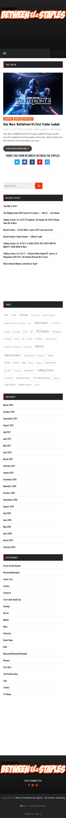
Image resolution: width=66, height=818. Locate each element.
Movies (6, 619)
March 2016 (8, 540)
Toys (5, 680)
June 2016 (7, 520)
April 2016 (7, 533)
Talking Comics (45, 370)
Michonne (41, 355)
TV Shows (7, 694)
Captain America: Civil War (14, 323)
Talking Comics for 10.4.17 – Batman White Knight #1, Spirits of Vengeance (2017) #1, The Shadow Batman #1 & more (30, 255)
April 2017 (7, 452)
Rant (5, 646)
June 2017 (7, 438)
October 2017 (9, 411)
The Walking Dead (41, 378)
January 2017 (8, 472)
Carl (29, 323)
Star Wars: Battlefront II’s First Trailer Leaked (31, 124)
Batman (24, 315)
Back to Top (32, 814)
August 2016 (8, 506)
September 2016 (10, 499)
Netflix (7, 362)
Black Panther (35, 315)
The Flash (8, 378)
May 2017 (7, 445)
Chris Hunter (41, 322)
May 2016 (7, 526)
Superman (28, 370)
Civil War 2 (56, 323)
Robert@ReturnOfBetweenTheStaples (45, 129)
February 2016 (9, 547)
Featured (7, 592)
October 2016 (9, 493)
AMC (6, 315)
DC (31, 331)
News (18, 119)
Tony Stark (56, 378)
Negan (50, 355)
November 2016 (9, 486)
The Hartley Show (10, 673)
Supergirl (17, 370)
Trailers (28, 119)
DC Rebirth (56, 331)
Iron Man (38, 338)
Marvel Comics (13, 355)
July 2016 (7, 513)
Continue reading (17, 148)
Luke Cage (28, 346)
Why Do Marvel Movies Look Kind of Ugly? (20, 263)
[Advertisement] (33, 35)
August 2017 (8, 425)
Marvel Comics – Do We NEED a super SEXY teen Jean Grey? (28, 229)
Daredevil (16, 331)
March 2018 (8, 405)
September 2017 (10, 418)
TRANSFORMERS (10, 384)
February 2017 (9, 465)
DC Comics (43, 331)
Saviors (39, 362)
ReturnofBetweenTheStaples (15, 653)
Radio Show (8, 640)
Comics (7, 331)
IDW (23, 339)
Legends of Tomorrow (12, 346)
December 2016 (9, 479)
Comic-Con (7, 579)
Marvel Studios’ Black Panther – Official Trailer (22, 236)
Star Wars (8, 370)
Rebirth (16, 362)
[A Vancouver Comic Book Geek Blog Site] (33, 19)
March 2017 (8, 459)
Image (29, 338)
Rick (24, 362)
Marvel (39, 346)
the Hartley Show (23, 378)
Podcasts (7, 633)
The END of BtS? (10, 206)
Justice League (51, 338)
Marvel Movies (29, 355)
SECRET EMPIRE (50, 362)
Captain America (48, 315)
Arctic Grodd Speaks (12, 565)
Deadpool (8, 338)
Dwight (16, 339)
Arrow (13, 315)
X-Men (37, 384)
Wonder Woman (25, 384)
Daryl (25, 331)
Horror (6, 613)
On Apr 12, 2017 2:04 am (14, 129)
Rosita (31, 362)
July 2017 (7, 432)
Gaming (8, 119)
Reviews (6, 660)
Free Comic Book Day (12, 599)
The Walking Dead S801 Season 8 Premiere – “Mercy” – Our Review (31, 212)
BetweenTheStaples (11, 572)
